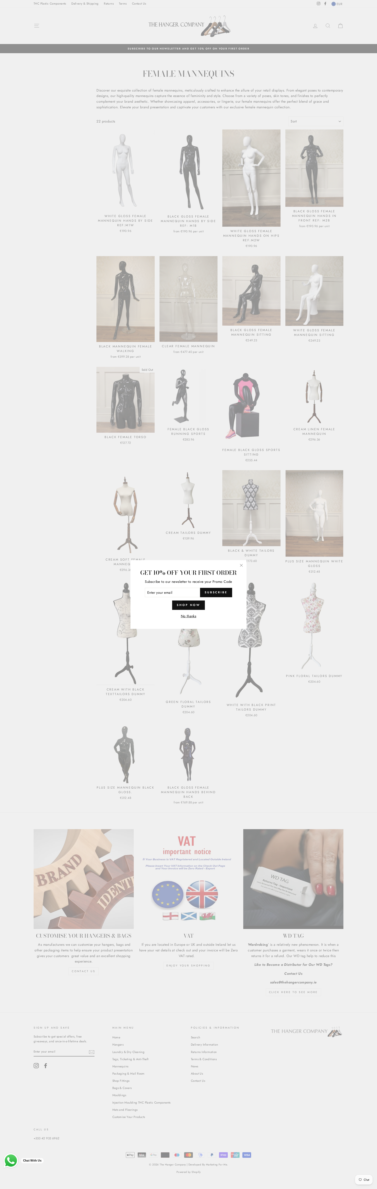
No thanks (188, 616)
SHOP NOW (188, 605)
